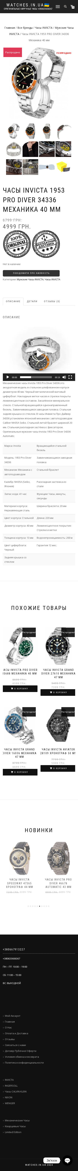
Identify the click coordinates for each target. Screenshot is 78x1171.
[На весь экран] (70, 377)
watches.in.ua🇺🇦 (28, 5)
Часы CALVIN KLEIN (16, 1091)
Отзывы (10, 1039)
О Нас (8, 1027)
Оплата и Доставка (16, 1033)
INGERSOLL (11, 1085)
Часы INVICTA (43, 27)
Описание (13, 301)
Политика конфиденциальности (24, 1062)
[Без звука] (64, 377)
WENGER (10, 1103)
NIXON (8, 1097)
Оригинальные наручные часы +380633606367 (28, 9)
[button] (39, 353)
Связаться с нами (15, 1045)
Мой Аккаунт (12, 1015)
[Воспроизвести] (8, 377)
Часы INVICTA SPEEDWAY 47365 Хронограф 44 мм (19, 883)
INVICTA (9, 1079)
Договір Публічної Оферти (20, 1051)
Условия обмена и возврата (22, 1056)
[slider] (36, 377)
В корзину (21, 688)
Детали (32, 301)
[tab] (13, 301)
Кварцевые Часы (15, 1126)
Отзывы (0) (52, 301)
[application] (39, 354)
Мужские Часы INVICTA (30, 279)
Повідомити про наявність (31, 273)
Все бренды (25, 27)
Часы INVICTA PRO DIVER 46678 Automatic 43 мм (58, 883)
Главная (9, 27)
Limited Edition (13, 1132)
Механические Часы (17, 1120)
